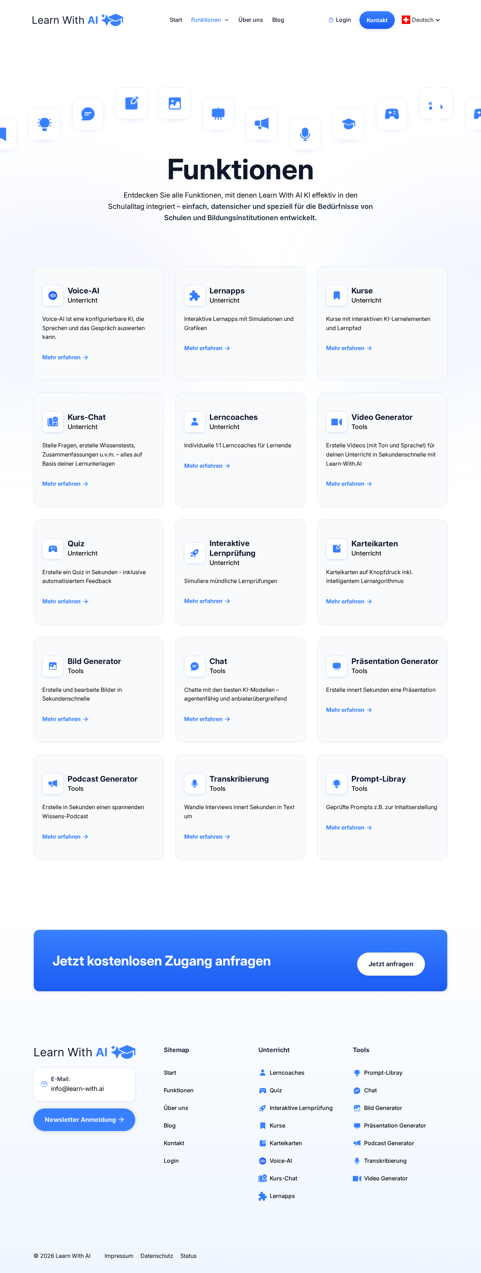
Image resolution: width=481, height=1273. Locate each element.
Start (176, 20)
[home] (79, 20)
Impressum (119, 1255)
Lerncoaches (287, 1072)
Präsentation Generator (395, 1125)
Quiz (276, 1090)
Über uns (250, 20)
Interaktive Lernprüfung (301, 1107)
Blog (278, 20)
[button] (210, 20)
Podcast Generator (389, 1143)
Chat (370, 1090)
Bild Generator (383, 1107)
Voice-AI (281, 1160)
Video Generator (386, 1178)
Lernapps (282, 1195)
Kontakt (174, 1143)
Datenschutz (156, 1255)
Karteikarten (286, 1143)
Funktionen (179, 1090)
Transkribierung (385, 1160)
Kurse (277, 1125)
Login (171, 1160)
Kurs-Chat (283, 1178)
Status (188, 1255)
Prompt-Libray (383, 1072)
